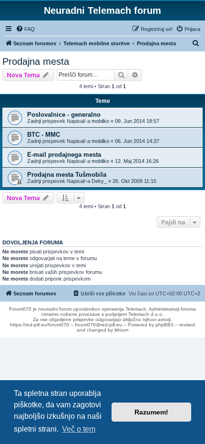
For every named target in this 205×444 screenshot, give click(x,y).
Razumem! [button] (151, 412)
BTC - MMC (43, 134)
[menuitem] (25, 29)
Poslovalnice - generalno (64, 114)
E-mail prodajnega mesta (64, 154)
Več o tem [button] (78, 429)
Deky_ (99, 181)
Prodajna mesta (35, 61)
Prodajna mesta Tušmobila (66, 174)
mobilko (100, 121)
